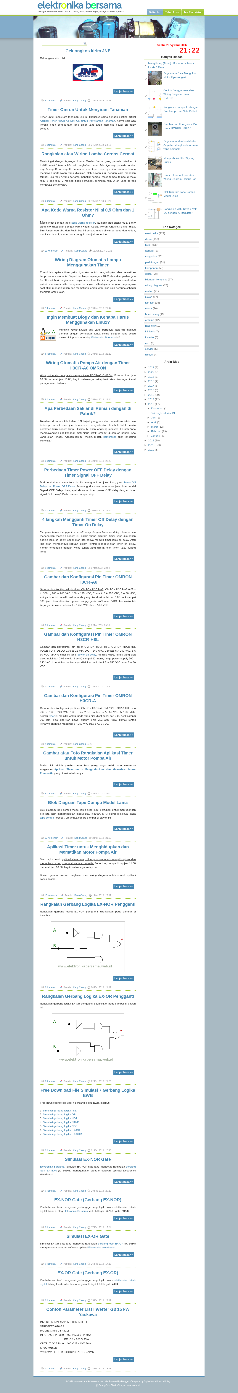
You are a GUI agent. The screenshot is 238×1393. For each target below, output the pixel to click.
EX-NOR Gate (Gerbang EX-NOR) (87, 1199)
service (149, 348)
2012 (151, 440)
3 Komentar (50, 354)
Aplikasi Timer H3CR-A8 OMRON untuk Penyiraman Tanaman (77, 120)
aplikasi (149, 250)
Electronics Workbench (101, 1247)
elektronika (151, 233)
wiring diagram (154, 285)
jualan (148, 296)
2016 (151, 390)
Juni (154, 417)
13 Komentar (51, 250)
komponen (151, 267)
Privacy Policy (163, 1381)
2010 (151, 449)
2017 (151, 385)
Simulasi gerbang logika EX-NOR (62, 1134)
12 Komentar (51, 838)
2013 (151, 403)
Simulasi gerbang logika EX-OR (61, 1130)
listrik (148, 244)
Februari (156, 431)
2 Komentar (50, 100)
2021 (151, 367)
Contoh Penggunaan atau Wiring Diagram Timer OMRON (178, 94)
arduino (149, 319)
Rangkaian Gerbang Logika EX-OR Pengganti (88, 996)
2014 (151, 399)
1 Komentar (50, 145)
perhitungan (152, 262)
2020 (151, 371)
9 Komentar (50, 201)
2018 (151, 381)
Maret (155, 426)
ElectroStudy (117, 1385)
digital (148, 273)
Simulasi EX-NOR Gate (88, 1159)
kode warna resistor (83, 222)
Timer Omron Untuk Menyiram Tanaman (88, 109)
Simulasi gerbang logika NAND (61, 1122)
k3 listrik (150, 331)
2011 (151, 444)
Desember (157, 408)
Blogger (125, 1381)
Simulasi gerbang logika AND (60, 1110)
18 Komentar (51, 895)
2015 (151, 394)
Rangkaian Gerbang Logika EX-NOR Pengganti (87, 904)
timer (52, 715)
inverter (149, 337)
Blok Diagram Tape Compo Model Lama (88, 802)
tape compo (47, 817)
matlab (149, 291)
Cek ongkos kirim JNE (87, 50)
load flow (150, 325)
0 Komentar (50, 461)
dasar (148, 239)
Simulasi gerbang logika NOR (60, 1126)
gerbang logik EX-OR (110, 1243)
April (154, 422)
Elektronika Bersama (103, 337)
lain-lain (149, 302)
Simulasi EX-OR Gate (88, 1236)
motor (148, 308)
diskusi (149, 354)
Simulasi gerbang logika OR (59, 1114)
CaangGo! (104, 1385)
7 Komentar (50, 308)
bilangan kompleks (156, 279)
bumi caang (152, 314)
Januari (156, 435)
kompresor (109, 436)
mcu (147, 343)
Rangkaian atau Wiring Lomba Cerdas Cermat (87, 153)
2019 (151, 376)
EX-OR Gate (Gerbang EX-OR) (87, 1272)
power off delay (87, 654)
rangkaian (151, 256)
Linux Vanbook (133, 1385)
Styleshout (149, 1381)
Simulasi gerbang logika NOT (60, 1118)
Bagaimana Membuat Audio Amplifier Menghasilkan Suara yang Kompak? (181, 145)
